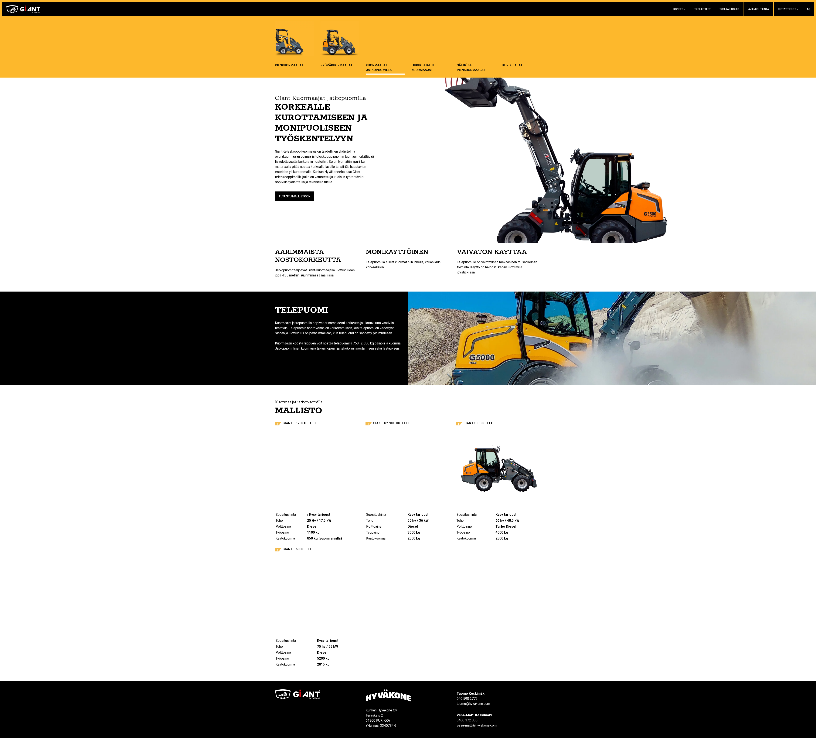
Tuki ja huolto (729, 9)
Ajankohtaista (758, 9)
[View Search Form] (808, 9)
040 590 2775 (467, 699)
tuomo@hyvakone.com (473, 704)
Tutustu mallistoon (294, 196)
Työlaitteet (702, 9)
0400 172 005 (467, 720)
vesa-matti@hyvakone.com (477, 725)
